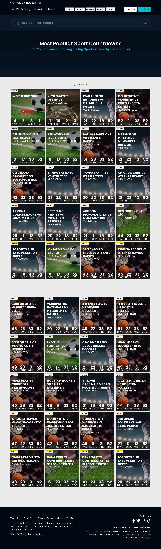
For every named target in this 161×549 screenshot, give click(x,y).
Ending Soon (39, 9)
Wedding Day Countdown (128, 534)
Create (131, 9)
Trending (25, 9)
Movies (80, 9)
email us (28, 529)
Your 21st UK (145, 537)
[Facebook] (133, 521)
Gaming (90, 9)
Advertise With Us (64, 518)
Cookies (50, 518)
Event (14, 91)
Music (100, 9)
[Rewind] (13, 9)
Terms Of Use (30, 518)
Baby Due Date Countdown (100, 534)
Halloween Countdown (119, 531)
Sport (110, 9)
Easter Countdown (142, 531)
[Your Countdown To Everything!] (25, 2)
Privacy (41, 518)
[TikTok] (148, 521)
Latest (51, 9)
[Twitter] (138, 521)
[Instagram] (143, 521)
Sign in (145, 9)
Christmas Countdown (96, 531)
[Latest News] (17, 9)
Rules (19, 518)
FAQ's (12, 518)
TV (70, 9)
